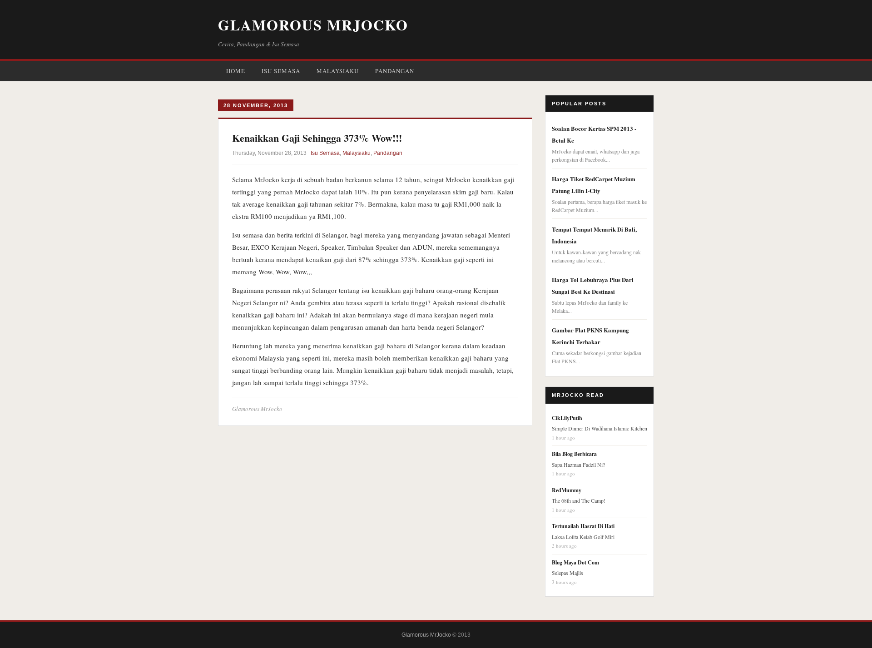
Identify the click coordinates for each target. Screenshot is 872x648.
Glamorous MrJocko (313, 24)
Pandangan (394, 71)
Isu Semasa (281, 71)
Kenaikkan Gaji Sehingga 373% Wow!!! (317, 137)
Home (235, 71)
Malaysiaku (338, 71)
